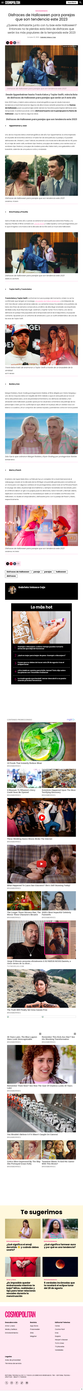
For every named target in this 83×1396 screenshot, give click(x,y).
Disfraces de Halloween (18, 571)
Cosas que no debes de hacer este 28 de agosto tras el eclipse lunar (41, 663)
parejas (48, 571)
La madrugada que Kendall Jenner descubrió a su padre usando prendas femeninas (42, 679)
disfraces (11, 576)
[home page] (12, 2)
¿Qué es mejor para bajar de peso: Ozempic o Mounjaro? (41, 655)
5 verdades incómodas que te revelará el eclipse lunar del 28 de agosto (59, 1285)
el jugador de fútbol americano (47, 301)
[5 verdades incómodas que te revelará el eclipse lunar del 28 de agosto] (60, 1267)
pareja (37, 571)
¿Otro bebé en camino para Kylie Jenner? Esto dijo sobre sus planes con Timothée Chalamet (41, 671)
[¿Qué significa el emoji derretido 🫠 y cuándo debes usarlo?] (22, 1229)
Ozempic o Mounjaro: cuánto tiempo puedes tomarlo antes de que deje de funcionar (40, 648)
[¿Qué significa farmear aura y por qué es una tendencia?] (60, 1229)
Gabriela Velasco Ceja (48, 37)
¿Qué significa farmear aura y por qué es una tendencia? (60, 1246)
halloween (61, 571)
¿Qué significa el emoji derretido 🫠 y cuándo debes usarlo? (22, 1247)
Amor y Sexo (11, 1280)
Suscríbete (72, 3)
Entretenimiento (42, 11)
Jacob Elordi (39, 224)
